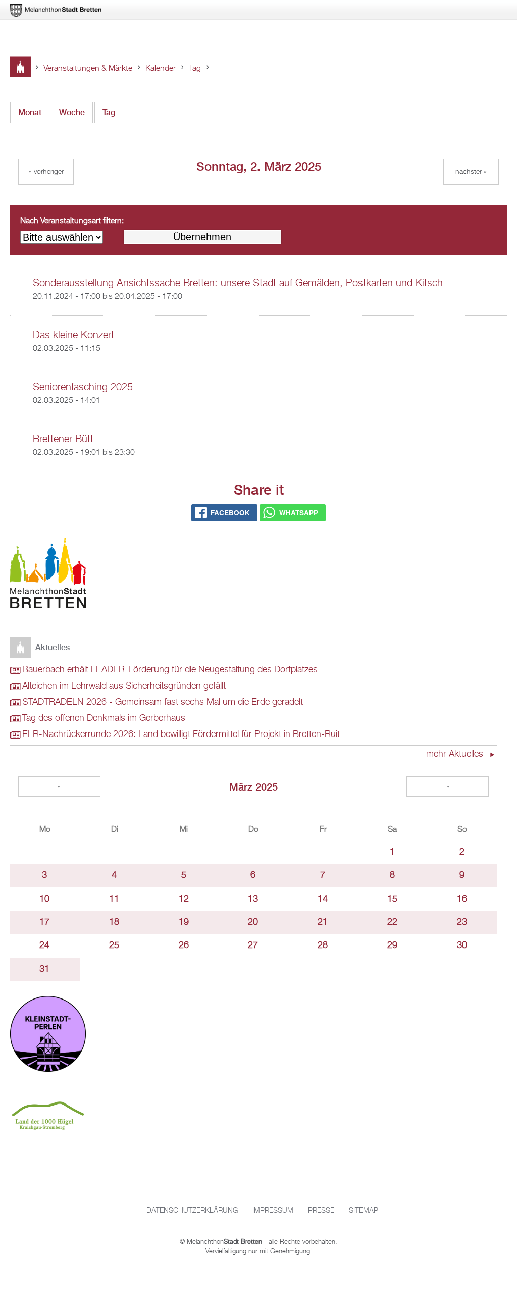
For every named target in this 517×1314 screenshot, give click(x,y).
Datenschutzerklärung (192, 1210)
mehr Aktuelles (456, 754)
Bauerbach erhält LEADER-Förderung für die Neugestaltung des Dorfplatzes (170, 669)
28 (323, 945)
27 (253, 945)
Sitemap (363, 1210)
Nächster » (471, 171)
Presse (321, 1210)
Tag (195, 69)
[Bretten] (56, 10)
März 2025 (253, 787)
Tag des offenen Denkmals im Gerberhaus (103, 718)
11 (114, 899)
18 (114, 922)
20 (253, 922)
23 (462, 922)
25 (114, 945)
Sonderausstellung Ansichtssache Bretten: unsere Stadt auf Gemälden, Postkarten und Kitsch (238, 283)
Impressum (272, 1210)
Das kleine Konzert (73, 335)
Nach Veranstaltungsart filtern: (72, 221)
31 (44, 969)
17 (44, 922)
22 (392, 922)
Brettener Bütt (63, 439)
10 (44, 899)
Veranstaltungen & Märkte (87, 69)
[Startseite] (48, 575)
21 (323, 922)
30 (462, 945)
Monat (29, 112)
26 (184, 945)
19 (184, 922)
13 (253, 899)
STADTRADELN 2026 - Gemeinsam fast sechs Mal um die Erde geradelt (162, 702)
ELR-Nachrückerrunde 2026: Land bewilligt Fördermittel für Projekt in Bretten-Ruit (181, 734)
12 (184, 899)
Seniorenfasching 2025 (83, 387)
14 (323, 899)
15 (392, 899)
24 (44, 945)
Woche (72, 112)
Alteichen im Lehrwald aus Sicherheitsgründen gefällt (124, 686)
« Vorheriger (46, 171)
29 (392, 945)
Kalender (160, 69)
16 (462, 899)
